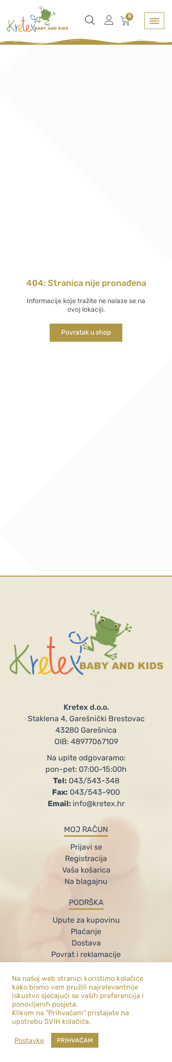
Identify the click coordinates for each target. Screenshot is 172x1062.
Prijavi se (86, 847)
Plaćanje (86, 931)
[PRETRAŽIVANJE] (92, 20)
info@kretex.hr (86, 803)
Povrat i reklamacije (86, 954)
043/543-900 (86, 792)
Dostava (86, 942)
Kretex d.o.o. (86, 707)
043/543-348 (86, 780)
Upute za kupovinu (86, 920)
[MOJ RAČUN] (111, 20)
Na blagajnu (86, 881)
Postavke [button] (29, 1040)
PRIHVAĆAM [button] (75, 1040)
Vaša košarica (86, 869)
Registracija (86, 858)
